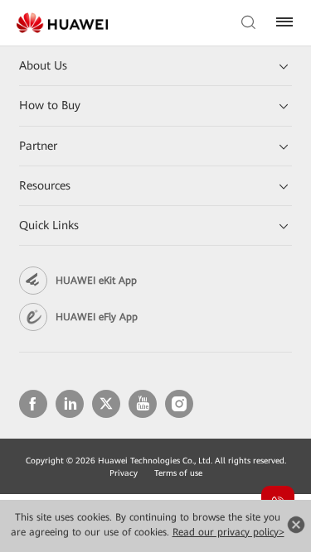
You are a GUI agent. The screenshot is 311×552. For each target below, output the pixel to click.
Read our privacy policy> (228, 532)
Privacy (123, 473)
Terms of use (178, 473)
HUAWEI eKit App (96, 280)
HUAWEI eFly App (97, 317)
